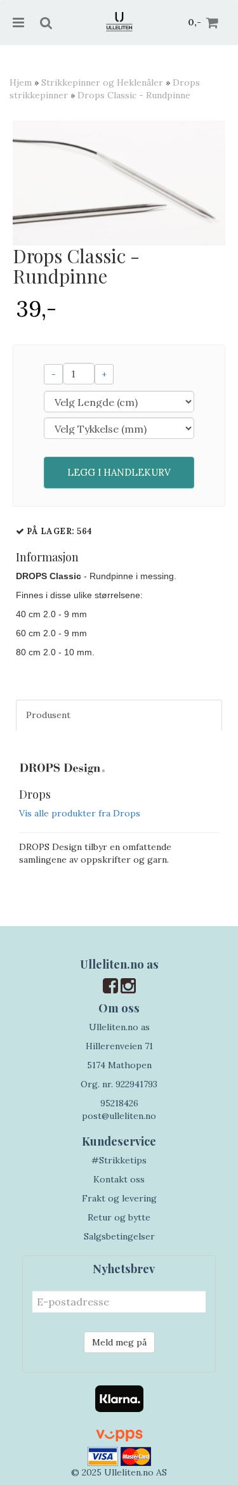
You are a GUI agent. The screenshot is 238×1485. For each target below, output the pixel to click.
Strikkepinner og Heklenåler (102, 82)
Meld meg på (119, 1342)
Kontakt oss (119, 1179)
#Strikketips (119, 1160)
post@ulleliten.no (119, 1116)
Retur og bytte (119, 1217)
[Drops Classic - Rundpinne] (119, 183)
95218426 (119, 1103)
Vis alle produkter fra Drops (79, 813)
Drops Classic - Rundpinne (133, 95)
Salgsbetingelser (119, 1236)
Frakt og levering (119, 1198)
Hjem (21, 82)
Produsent (48, 715)
